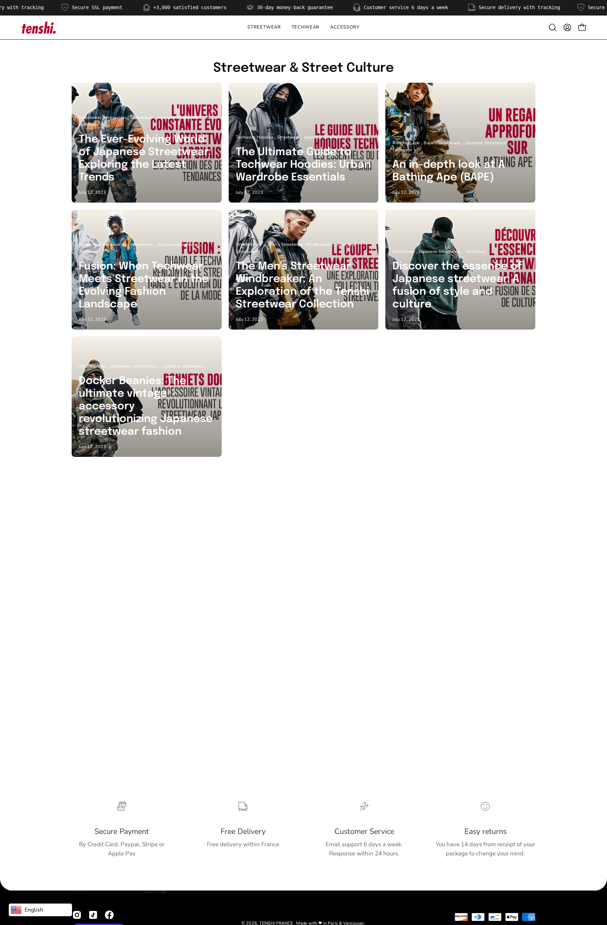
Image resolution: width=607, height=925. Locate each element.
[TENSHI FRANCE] (38, 27)
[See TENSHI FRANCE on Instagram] (77, 915)
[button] (305, 27)
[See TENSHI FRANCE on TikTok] (93, 915)
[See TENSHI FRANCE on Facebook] (109, 915)
